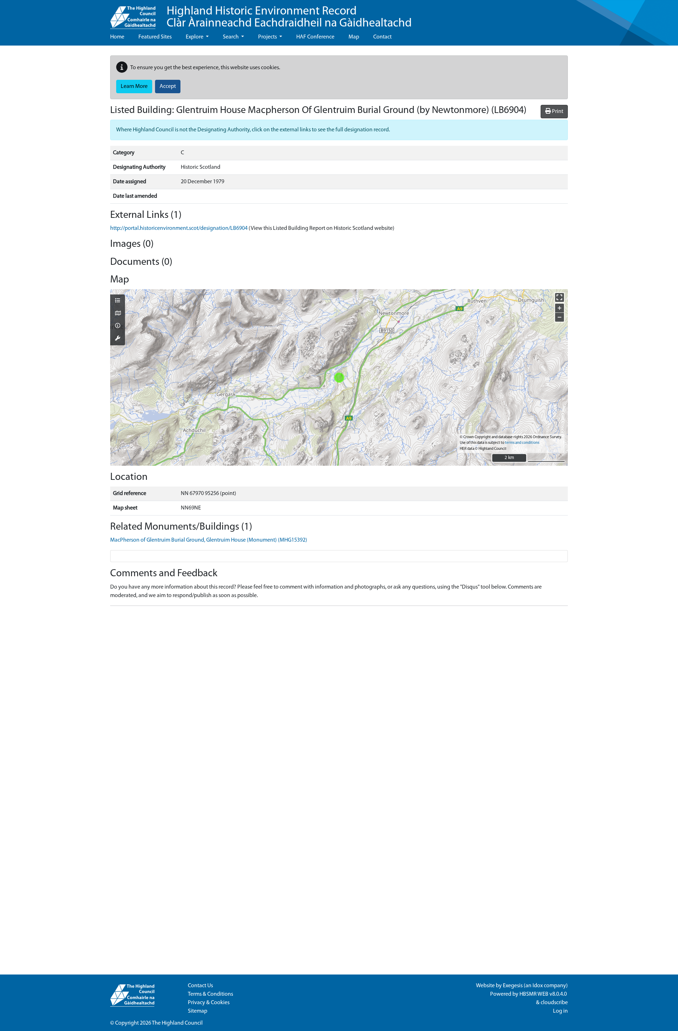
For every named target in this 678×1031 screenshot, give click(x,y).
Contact (382, 37)
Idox (538, 986)
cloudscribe (554, 1003)
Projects (268, 37)
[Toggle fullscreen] (559, 297)
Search (231, 37)
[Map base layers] (118, 314)
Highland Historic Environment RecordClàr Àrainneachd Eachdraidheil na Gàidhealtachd (289, 17)
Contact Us (200, 986)
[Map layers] (118, 301)
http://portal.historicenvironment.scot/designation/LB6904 (179, 228)
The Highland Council (177, 1023)
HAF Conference (315, 37)
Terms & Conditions (210, 994)
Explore (195, 37)
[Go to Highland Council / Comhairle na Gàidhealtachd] (132, 14)
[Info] (118, 326)
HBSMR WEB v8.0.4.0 (543, 994)
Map (354, 37)
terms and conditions (522, 443)
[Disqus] (339, 700)
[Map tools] (118, 339)
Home (117, 37)
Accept (168, 86)
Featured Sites (155, 37)
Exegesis (513, 986)
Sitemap (197, 1011)
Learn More (134, 86)
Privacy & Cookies (209, 1003)
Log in (560, 1011)
